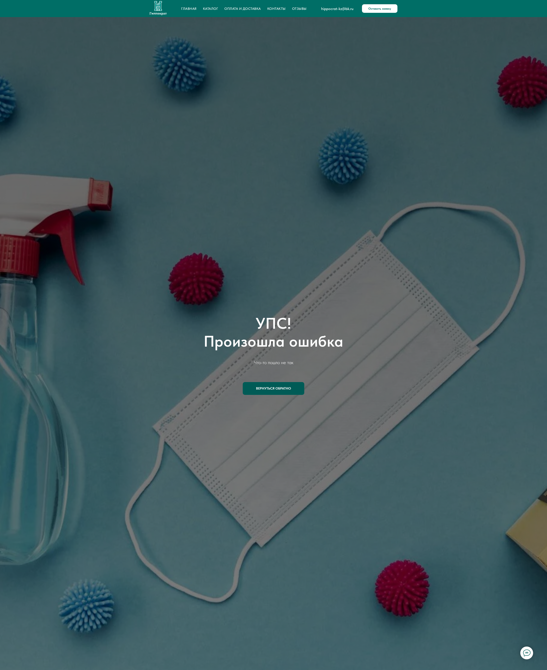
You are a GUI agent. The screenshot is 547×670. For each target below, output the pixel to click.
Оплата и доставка (242, 9)
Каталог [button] (210, 9)
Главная (189, 9)
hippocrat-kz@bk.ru (337, 8)
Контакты (276, 9)
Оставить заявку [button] (379, 8)
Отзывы (299, 9)
